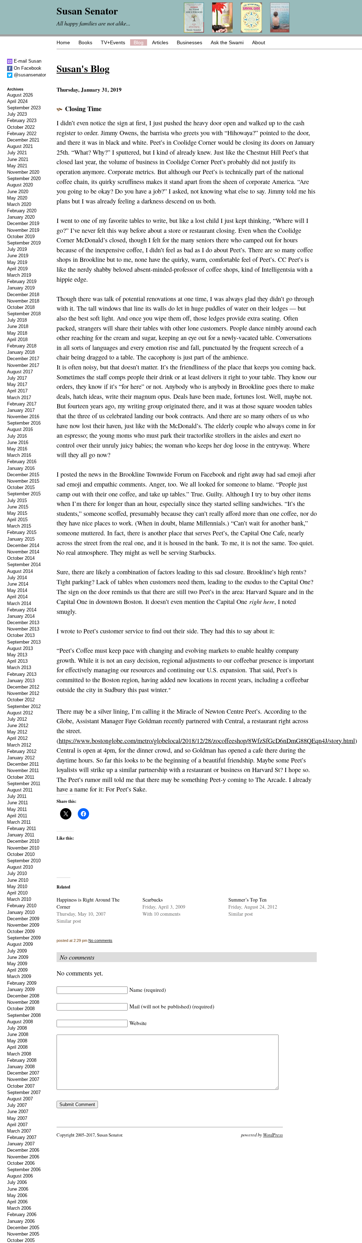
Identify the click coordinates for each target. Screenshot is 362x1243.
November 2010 (23, 848)
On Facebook (26, 68)
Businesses (189, 42)
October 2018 (21, 307)
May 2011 (17, 809)
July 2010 (17, 873)
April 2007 (17, 1124)
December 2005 (23, 1227)
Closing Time (83, 108)
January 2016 (21, 468)
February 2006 (21, 1214)
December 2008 (23, 996)
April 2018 (17, 339)
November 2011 (23, 770)
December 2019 (23, 223)
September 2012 (24, 706)
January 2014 (21, 616)
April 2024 (17, 101)
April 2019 (17, 268)
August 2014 (20, 571)
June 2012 (17, 725)
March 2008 (19, 1054)
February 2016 (21, 461)
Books (85, 42)
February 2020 (21, 210)
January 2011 (20, 835)
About (258, 42)
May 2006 (17, 1195)
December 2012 (23, 687)
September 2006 (24, 1169)
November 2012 (23, 693)
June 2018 (17, 326)
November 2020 (23, 172)
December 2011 (23, 764)
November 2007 (23, 1079)
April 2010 (17, 893)
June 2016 (17, 442)
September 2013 (24, 642)
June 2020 (17, 191)
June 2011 (17, 802)
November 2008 (23, 1002)
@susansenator (29, 74)
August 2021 (20, 146)
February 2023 (21, 120)
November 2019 (23, 230)
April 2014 (17, 596)
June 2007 (17, 1111)
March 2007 (19, 1131)
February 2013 (21, 674)
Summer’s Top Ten (247, 899)
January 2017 (21, 410)
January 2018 (21, 352)
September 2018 (24, 313)
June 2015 (17, 507)
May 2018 (17, 333)
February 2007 (21, 1137)
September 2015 (24, 493)
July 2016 (17, 436)
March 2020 (19, 204)
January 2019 (21, 287)
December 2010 (23, 841)
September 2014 (24, 564)
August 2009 (20, 944)
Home (63, 42)
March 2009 (19, 976)
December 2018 (23, 294)
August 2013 (20, 648)
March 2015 (19, 526)
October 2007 (21, 1086)
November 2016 (23, 416)
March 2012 (19, 745)
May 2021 (17, 165)
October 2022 (21, 127)
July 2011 (17, 796)
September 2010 (24, 860)
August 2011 (20, 790)
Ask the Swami (227, 42)
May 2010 (17, 886)
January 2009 (21, 989)
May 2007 (17, 1118)
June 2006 (17, 1189)
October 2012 (21, 699)
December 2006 (23, 1150)
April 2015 (17, 519)
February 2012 (21, 751)
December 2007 (23, 1073)
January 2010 (21, 912)
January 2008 (21, 1066)
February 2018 (21, 346)
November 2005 (23, 1234)
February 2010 (21, 905)
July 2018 (17, 320)
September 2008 (24, 1015)
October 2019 (21, 236)
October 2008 (21, 1008)
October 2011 (20, 777)
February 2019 (21, 281)
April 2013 (17, 661)
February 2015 (21, 532)
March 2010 (19, 899)
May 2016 (17, 448)
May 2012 (17, 732)
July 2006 (17, 1182)
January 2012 (21, 757)
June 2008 (17, 1034)
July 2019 (17, 249)
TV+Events (113, 42)
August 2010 (20, 867)
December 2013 (23, 622)
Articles (160, 42)
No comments (100, 940)
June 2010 (17, 880)
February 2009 (21, 983)
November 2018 (23, 301)
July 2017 (17, 378)
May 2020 (17, 198)
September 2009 (24, 937)
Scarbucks (152, 899)
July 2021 (17, 152)
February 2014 (21, 609)
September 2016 (24, 423)
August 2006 (20, 1176)
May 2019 (17, 262)
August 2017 (20, 371)
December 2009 (23, 918)
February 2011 (21, 828)
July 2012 (17, 719)
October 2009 (21, 931)
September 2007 (24, 1092)
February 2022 (21, 133)
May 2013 (17, 654)
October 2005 (21, 1240)
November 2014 (23, 551)
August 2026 (20, 95)
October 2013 (21, 635)
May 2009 (17, 963)
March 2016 (19, 455)
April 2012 (17, 738)
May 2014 (17, 590)
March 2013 (19, 667)
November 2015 (23, 481)
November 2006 (23, 1156)
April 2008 (17, 1047)
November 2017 (23, 365)
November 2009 (23, 925)
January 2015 (21, 539)
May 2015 (17, 513)
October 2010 (21, 854)
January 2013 (21, 680)
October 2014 (21, 558)
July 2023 (17, 114)
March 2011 (19, 822)
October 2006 (21, 1163)
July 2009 (17, 951)
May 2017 (17, 384)
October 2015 (21, 487)
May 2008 (17, 1040)
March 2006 (19, 1208)
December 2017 (23, 358)
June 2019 (17, 255)
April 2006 (17, 1201)
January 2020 (21, 217)
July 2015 (17, 500)
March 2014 (19, 603)
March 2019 (19, 275)
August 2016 (20, 429)
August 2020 (20, 185)
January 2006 (21, 1221)
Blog (139, 42)
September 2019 (24, 243)
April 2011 (17, 815)
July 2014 (17, 577)
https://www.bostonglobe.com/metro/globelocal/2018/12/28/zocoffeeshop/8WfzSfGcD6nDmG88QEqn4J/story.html (207, 740)
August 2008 (20, 1021)
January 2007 (21, 1143)
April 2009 (17, 970)
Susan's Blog (83, 68)
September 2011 (23, 783)
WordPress (273, 1135)
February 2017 (21, 404)
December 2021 (23, 140)
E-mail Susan (26, 61)
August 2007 (20, 1098)
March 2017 (19, 397)
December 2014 (23, 545)
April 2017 (17, 390)
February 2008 (21, 1060)
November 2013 (23, 629)
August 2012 (20, 712)
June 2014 (17, 584)
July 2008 (17, 1028)
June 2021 (17, 159)
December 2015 (23, 474)
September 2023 (24, 107)
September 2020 (24, 178)
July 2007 (17, 1105)
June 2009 (17, 957)
